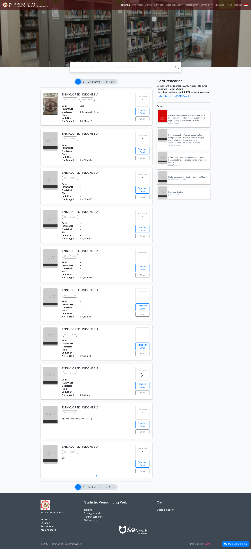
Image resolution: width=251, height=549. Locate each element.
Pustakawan (191, 4)
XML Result (165, 96)
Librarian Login (174, 4)
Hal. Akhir (109, 81)
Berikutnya (94, 81)
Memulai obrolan (237, 543)
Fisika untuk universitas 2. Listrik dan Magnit (187, 177)
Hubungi (219, 4)
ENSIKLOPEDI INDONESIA (80, 94)
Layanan (45, 522)
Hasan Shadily (70, 100)
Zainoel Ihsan (87, 100)
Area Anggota (234, 4)
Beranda (125, 4)
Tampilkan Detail (142, 111)
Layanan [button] (206, 4)
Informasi (137, 4)
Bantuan (159, 4)
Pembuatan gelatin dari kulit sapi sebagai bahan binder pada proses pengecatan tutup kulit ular (188, 160)
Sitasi (142, 119)
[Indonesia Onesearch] (131, 529)
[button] (96, 436)
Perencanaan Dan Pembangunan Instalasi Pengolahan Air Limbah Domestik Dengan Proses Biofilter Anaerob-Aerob (186, 137)
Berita (148, 4)
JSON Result (182, 96)
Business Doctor (175, 192)
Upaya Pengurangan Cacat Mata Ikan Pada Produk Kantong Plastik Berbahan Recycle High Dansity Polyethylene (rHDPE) (186, 118)
